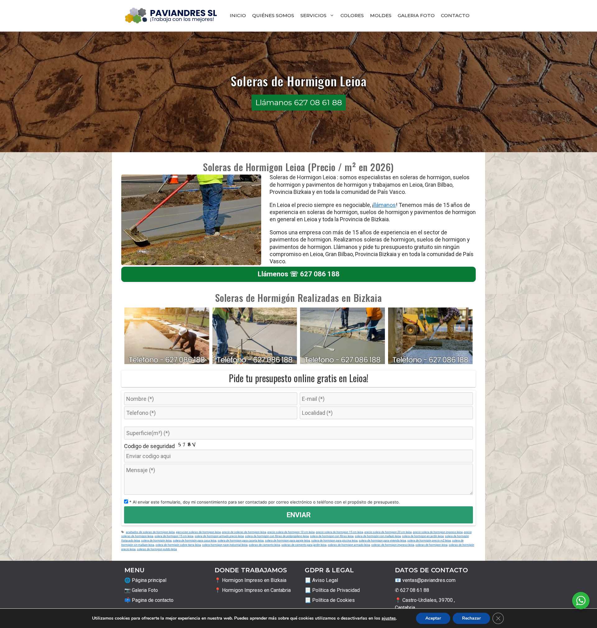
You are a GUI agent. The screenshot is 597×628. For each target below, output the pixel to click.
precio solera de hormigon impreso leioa (438, 532)
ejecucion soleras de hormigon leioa (198, 532)
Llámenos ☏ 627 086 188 (299, 274)
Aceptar (433, 618)
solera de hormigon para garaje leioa (287, 540)
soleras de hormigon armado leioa (349, 544)
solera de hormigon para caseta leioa (241, 540)
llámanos (384, 205)
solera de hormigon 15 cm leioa (174, 536)
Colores (352, 15)
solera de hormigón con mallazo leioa (378, 536)
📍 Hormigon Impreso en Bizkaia (250, 580)
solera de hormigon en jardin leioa (423, 536)
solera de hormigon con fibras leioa (332, 536)
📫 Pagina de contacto (149, 600)
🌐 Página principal (145, 580)
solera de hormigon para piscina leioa (334, 540)
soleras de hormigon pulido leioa (157, 549)
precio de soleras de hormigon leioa (244, 532)
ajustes (389, 618)
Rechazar (471, 618)
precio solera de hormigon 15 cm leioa (339, 532)
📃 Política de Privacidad (332, 590)
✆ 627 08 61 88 (412, 590)
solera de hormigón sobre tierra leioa (178, 544)
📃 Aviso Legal (321, 580)
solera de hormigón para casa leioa (194, 540)
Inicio (238, 15)
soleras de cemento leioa (264, 544)
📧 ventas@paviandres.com (425, 580)
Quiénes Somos (273, 15)
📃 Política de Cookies (330, 600)
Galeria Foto (416, 15)
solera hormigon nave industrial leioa (225, 544)
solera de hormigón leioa (156, 540)
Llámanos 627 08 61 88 (298, 102)
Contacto (455, 15)
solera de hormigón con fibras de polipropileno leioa (277, 536)
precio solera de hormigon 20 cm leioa (388, 532)
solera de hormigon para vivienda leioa (382, 540)
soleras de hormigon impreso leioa (392, 544)
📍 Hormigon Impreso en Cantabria (253, 590)
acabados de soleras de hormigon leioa (150, 532)
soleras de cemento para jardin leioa (303, 544)
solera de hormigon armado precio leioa (219, 536)
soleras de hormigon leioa (431, 544)
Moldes (380, 15)
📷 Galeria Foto (141, 590)
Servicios (313, 15)
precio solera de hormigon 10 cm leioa (291, 532)
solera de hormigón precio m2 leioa (429, 540)
